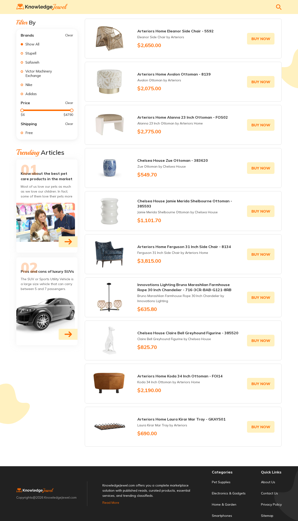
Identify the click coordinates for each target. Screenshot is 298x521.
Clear (69, 35)
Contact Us (269, 493)
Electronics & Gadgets (229, 493)
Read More (110, 502)
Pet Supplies (221, 482)
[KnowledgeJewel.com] (42, 7)
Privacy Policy (271, 504)
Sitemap (267, 516)
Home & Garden (224, 504)
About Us (268, 482)
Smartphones (222, 516)
